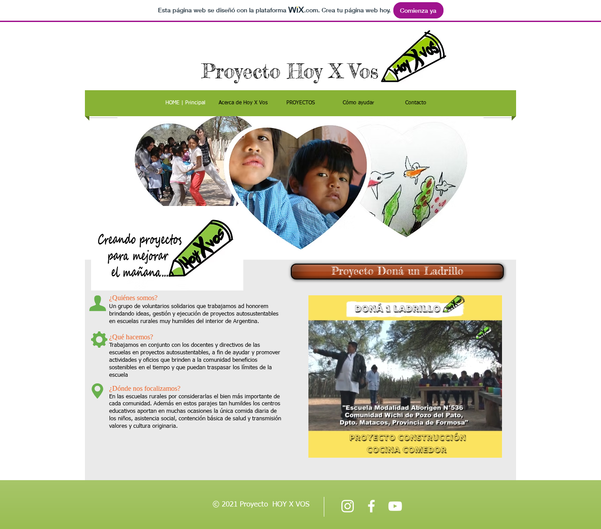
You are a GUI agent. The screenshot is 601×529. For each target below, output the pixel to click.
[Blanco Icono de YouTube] (395, 506)
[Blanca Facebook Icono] (371, 506)
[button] (491, 448)
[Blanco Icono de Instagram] (347, 506)
